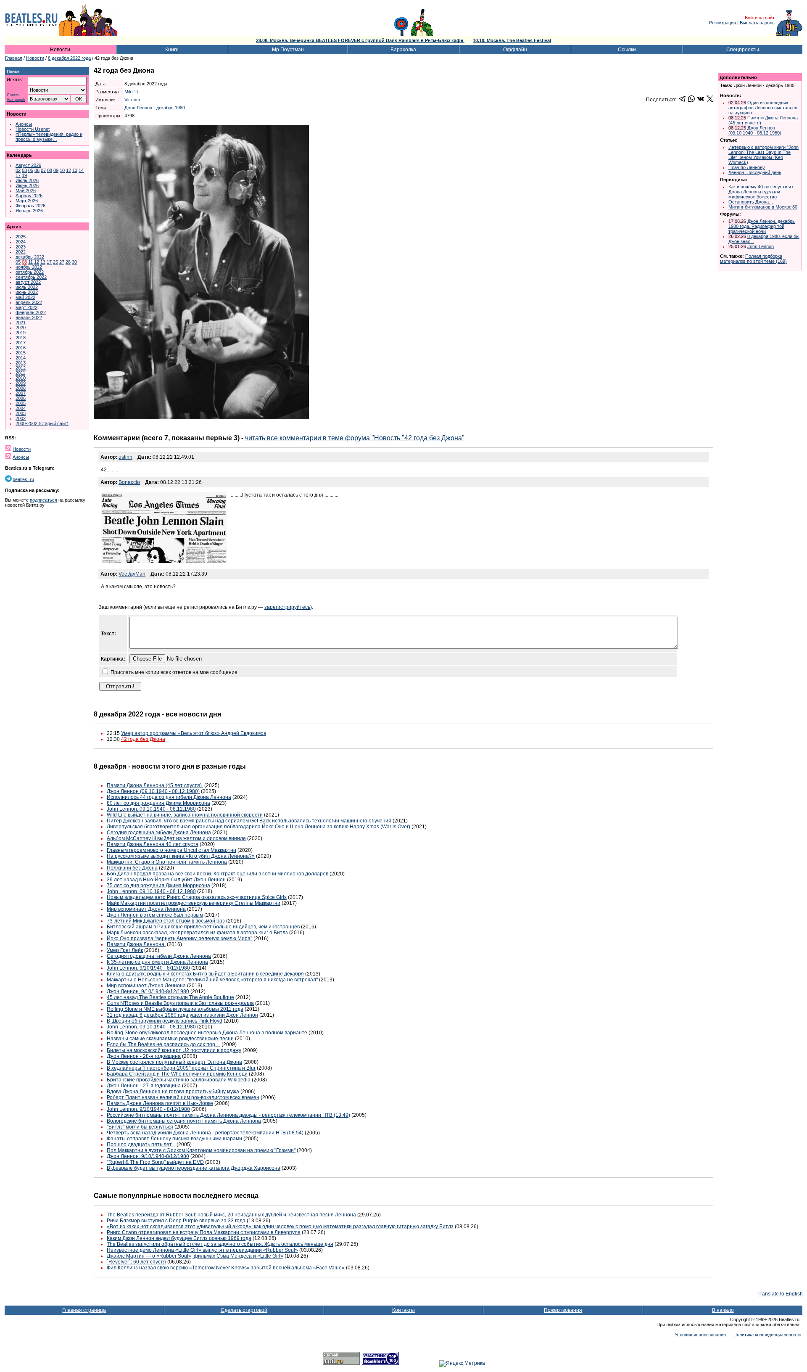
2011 (20, 372)
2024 (21, 241)
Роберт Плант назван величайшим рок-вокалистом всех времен (183, 1097)
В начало (723, 1310)
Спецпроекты (742, 50)
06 (37, 170)
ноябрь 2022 (29, 267)
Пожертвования (563, 1310)
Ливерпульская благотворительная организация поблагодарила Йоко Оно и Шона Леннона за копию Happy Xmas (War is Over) (258, 827)
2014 (21, 357)
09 (55, 170)
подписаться (43, 499)
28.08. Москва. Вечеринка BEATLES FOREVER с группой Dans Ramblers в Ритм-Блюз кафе (360, 40)
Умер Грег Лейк (125, 950)
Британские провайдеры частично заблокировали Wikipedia (179, 1080)
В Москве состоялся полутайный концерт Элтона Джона (174, 1062)
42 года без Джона (143, 739)
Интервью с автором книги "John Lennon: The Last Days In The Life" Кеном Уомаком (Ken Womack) (763, 155)
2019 (21, 332)
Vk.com (132, 99)
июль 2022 (27, 287)
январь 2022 (29, 317)
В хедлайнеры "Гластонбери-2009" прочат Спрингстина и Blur (181, 1068)
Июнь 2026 (27, 185)
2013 (21, 362)
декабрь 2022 (30, 256)
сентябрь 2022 (31, 277)
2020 (21, 327)
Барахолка (403, 50)
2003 (21, 413)
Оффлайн (515, 50)
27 (61, 261)
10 (62, 170)
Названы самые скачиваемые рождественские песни (170, 1039)
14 (81, 170)
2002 (21, 418)
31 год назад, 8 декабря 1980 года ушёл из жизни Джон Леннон (182, 1015)
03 (24, 170)
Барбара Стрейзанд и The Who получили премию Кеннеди (177, 1074)
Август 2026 (28, 165)
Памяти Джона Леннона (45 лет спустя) (155, 785)
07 (43, 170)
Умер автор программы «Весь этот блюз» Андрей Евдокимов (193, 733)
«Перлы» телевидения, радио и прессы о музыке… (49, 137)
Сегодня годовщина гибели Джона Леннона (159, 832)
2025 (21, 236)
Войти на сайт (760, 17)
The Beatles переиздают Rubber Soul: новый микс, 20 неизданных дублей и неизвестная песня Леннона (231, 1215)
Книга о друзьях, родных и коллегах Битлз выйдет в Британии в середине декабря (205, 974)
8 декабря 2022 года (69, 58)
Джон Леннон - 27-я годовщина (144, 1086)
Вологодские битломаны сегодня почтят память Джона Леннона (184, 1121)
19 (24, 175)
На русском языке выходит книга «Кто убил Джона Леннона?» (181, 856)
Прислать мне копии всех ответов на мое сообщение (174, 672)
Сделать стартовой (244, 1310)
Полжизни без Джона (132, 868)
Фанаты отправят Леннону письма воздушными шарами (174, 1139)
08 (49, 170)
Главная (13, 58)
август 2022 (28, 282)
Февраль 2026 (30, 205)
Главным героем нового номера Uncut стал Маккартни (171, 850)
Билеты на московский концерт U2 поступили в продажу (174, 1050)
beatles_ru (23, 479)
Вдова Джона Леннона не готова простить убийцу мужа (173, 1091)
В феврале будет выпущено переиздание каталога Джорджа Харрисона (193, 1168)
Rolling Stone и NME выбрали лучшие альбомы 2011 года (175, 1009)
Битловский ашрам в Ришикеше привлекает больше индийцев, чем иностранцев (203, 927)
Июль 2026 (27, 180)
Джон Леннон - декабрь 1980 (154, 107)
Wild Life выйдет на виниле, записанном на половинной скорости (185, 815)
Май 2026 (26, 190)
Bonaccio (129, 482)
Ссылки (627, 50)
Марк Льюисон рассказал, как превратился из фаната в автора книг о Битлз (197, 933)
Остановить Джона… (750, 201)
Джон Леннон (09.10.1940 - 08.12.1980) (153, 791)
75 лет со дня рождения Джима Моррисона (158, 885)
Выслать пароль (757, 22)
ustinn (125, 457)
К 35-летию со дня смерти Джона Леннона (157, 962)
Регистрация (722, 22)
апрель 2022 (29, 302)
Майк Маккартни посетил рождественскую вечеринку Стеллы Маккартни (193, 903)
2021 (21, 322)
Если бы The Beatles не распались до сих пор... (163, 1044)
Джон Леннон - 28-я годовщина (144, 1056)
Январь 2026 (29, 210)
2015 (21, 352)
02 (18, 170)
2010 (21, 378)
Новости (60, 50)
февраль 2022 (31, 312)
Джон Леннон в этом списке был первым (155, 915)
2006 (21, 398)
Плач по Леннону (746, 167)
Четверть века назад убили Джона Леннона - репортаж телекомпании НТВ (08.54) (205, 1133)
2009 (21, 383)
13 (74, 170)
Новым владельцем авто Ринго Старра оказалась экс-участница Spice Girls (197, 897)
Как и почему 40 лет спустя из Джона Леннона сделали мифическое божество (760, 191)
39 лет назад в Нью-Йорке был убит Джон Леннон (166, 880)
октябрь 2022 (30, 272)
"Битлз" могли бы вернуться (140, 1127)
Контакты (403, 1310)
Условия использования (700, 1334)
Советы (13, 95)
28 (68, 261)
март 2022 (26, 307)
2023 (21, 246)
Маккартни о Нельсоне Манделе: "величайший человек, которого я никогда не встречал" (212, 980)
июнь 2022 (27, 292)
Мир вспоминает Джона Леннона (146, 909)
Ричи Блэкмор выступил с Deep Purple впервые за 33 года (176, 1221)
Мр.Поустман (288, 50)
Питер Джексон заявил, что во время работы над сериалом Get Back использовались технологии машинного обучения (249, 821)
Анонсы (24, 124)
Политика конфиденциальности (767, 1334)
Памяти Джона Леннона (136, 944)
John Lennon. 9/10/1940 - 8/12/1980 (148, 968)
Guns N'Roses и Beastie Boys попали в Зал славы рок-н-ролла (180, 1003)
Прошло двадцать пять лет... (141, 1144)
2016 (21, 347)
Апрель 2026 (29, 195)
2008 (21, 388)
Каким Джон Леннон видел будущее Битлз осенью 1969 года (179, 1238)
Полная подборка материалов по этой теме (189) (753, 259)
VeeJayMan (132, 574)
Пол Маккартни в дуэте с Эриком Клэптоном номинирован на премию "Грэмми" (201, 1150)
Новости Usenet (33, 129)
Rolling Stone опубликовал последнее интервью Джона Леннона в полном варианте (207, 1033)
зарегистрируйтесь (287, 607)
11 (30, 261)
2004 (21, 408)
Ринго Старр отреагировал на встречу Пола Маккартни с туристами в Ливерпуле (204, 1232)
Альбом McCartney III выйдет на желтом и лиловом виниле (176, 838)
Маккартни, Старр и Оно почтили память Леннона (167, 862)
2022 (21, 251)
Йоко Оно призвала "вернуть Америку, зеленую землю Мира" (179, 938)
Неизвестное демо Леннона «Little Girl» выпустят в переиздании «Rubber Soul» (202, 1250)
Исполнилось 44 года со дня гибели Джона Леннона (169, 797)
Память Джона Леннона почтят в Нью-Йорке (160, 1103)
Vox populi (16, 100)
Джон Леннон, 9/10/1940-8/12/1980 (148, 991)
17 (18, 175)
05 (30, 170)
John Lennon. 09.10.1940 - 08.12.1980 (151, 809)
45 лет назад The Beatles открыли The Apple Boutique (170, 997)
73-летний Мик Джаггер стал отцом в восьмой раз (166, 921)
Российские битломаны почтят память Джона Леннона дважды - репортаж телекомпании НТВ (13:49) (228, 1115)
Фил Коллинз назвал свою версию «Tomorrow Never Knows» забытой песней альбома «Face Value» (226, 1268)
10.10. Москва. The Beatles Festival (512, 40)
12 (68, 170)
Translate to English (780, 1294)
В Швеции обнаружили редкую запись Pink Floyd (164, 1021)
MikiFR (131, 91)
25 (55, 261)
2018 (21, 337)
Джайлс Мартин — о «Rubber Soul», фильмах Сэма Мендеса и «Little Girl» (195, 1256)
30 (74, 261)
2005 (21, 403)
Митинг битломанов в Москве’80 (762, 206)
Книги (172, 50)
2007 (21, 393)
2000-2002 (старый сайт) (42, 423)
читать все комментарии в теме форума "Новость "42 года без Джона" (354, 437)
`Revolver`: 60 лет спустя (136, 1262)
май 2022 (25, 297)
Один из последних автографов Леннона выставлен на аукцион (762, 107)
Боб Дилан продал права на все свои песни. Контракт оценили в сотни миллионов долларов (217, 874)
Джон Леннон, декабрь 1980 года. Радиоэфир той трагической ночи (761, 226)
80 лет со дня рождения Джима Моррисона (158, 803)
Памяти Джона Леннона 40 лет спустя (152, 844)
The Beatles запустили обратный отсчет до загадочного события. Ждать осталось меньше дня (220, 1244)
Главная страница (84, 1310)
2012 (21, 367)
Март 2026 (27, 200)
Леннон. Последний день (754, 172)
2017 (21, 342)
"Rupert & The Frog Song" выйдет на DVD (155, 1162)
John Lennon (760, 246)
